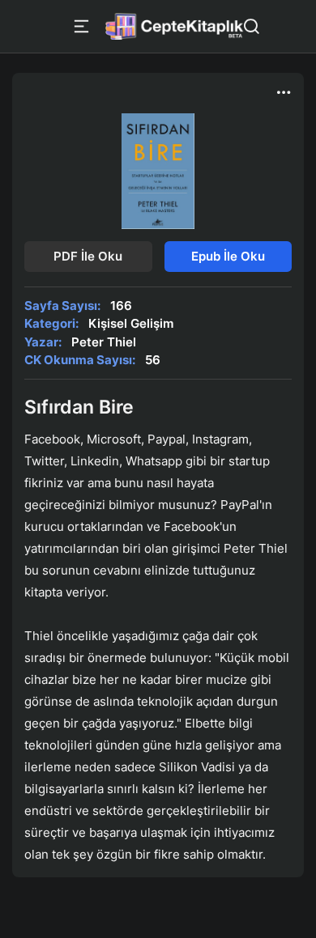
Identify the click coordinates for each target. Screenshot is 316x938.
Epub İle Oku (228, 256)
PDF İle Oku (87, 256)
